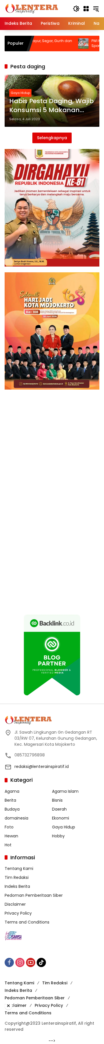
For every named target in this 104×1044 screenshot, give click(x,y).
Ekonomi (60, 818)
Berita (10, 800)
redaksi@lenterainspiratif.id (41, 766)
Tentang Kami (19, 868)
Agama (12, 791)
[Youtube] (30, 962)
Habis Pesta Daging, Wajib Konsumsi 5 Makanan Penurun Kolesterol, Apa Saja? (51, 106)
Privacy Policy (18, 913)
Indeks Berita (17, 886)
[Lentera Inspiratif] (32, 8)
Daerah (59, 809)
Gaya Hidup (20, 92)
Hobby (58, 836)
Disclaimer (15, 904)
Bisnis (57, 800)
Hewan (11, 836)
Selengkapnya (52, 138)
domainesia (16, 818)
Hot (8, 845)
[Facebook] (9, 962)
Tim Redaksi (17, 877)
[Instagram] (20, 962)
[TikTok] (41, 962)
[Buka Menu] (86, 8)
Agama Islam (65, 791)
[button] (76, 8)
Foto (9, 827)
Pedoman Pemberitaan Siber (34, 895)
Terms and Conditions (27, 922)
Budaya (12, 809)
